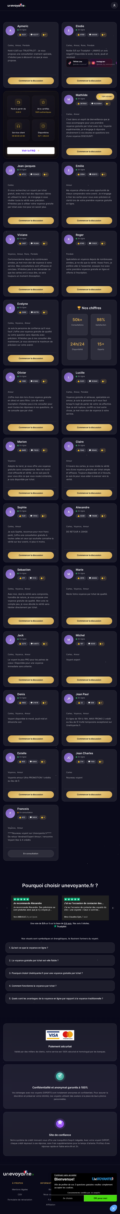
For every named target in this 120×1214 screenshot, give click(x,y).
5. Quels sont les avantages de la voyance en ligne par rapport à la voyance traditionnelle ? (56, 998)
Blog (51, 1189)
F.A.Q (50, 1199)
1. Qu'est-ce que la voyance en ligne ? (28, 947)
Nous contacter (50, 1194)
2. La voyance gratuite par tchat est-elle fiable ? (33, 960)
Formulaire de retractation (20, 1199)
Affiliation (50, 1205)
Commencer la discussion (31, 81)
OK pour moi (100, 1198)
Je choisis (67, 1198)
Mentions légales (20, 1189)
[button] (113, 1208)
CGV (20, 1194)
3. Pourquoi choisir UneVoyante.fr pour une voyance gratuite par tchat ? (46, 973)
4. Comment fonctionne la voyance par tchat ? (32, 985)
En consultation (30, 853)
